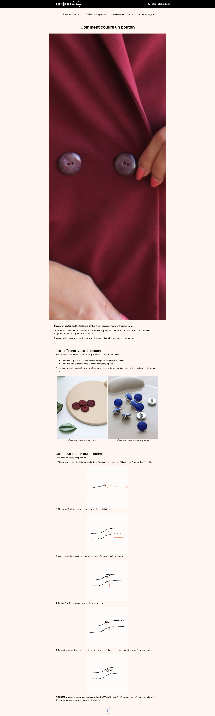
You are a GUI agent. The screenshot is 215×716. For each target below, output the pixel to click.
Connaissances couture (122, 14)
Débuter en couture (70, 14)
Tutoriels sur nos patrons (95, 14)
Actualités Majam (146, 14)
